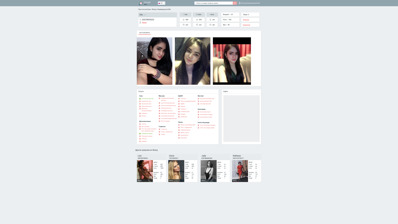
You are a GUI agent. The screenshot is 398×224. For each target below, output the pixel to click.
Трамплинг (184, 116)
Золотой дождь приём (207, 127)
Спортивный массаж (167, 116)
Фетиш (144, 116)
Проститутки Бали (144, 9)
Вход (250, 3)
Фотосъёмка (146, 126)
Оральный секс (146, 104)
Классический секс (148, 98)
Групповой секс (147, 106)
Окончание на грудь (206, 114)
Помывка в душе (147, 136)
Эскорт (144, 124)
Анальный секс (146, 101)
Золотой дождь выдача (207, 125)
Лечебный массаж (167, 110)
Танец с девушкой (166, 132)
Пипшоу (144, 138)
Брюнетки (246, 25)
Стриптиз (164, 129)
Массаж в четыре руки (168, 113)
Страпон (183, 109)
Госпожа (183, 98)
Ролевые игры (185, 111)
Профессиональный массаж (167, 99)
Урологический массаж (168, 105)
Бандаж (183, 114)
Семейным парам (147, 133)
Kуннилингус (184, 135)
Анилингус (184, 138)
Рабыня (183, 106)
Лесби (163, 134)
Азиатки (246, 20)
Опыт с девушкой (186, 127)
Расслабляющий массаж (169, 118)
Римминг (144, 141)
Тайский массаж (166, 108)
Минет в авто (185, 132)
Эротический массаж (168, 103)
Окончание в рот (205, 112)
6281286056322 (148, 19)
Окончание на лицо (206, 117)
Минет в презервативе (188, 125)
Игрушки (144, 113)
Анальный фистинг (206, 101)
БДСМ (182, 104)
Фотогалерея (144, 33)
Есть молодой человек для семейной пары (149, 130)
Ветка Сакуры (165, 121)
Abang (154, 9)
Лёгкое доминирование (188, 101)
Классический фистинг (207, 98)
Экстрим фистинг (205, 104)
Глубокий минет (185, 130)
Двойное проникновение (146, 109)
